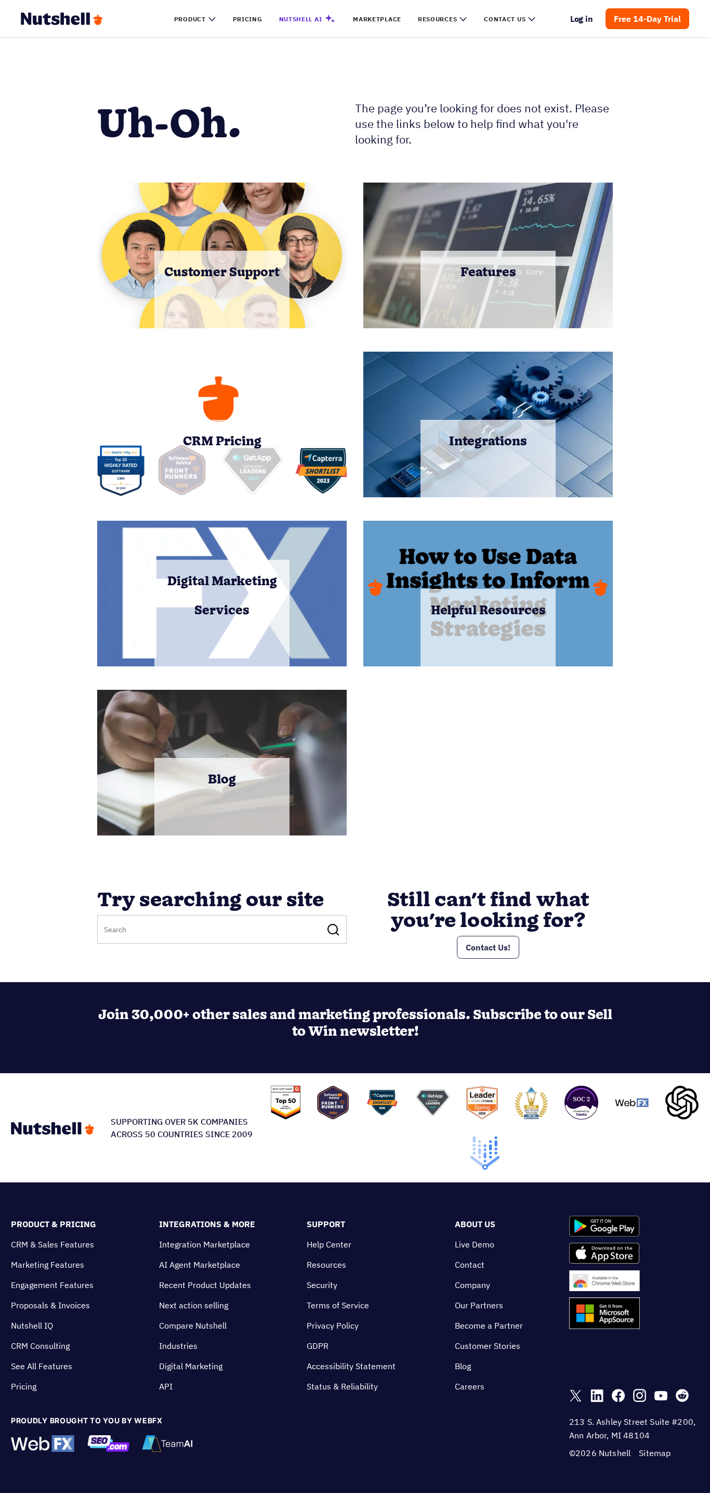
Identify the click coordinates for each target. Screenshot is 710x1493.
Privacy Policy (333, 1325)
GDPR (317, 1346)
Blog (463, 1366)
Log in (582, 19)
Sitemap (654, 1453)
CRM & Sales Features (52, 1244)
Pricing (23, 1386)
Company (472, 1285)
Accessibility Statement (351, 1366)
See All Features (41, 1366)
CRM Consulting (40, 1346)
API (166, 1386)
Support (326, 1224)
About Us (475, 1224)
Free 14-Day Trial (647, 19)
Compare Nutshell (193, 1325)
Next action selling (193, 1305)
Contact (469, 1264)
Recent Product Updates (205, 1285)
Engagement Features (52, 1285)
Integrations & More (207, 1224)
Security (322, 1285)
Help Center (329, 1244)
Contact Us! (488, 947)
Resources (326, 1264)
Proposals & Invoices (50, 1305)
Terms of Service (338, 1305)
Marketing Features (47, 1264)
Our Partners (479, 1305)
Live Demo (474, 1244)
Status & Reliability (342, 1386)
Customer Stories (487, 1346)
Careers (469, 1386)
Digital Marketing (190, 1366)
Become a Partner (489, 1325)
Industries (178, 1346)
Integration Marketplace (204, 1244)
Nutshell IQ (32, 1325)
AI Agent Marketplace (199, 1264)
